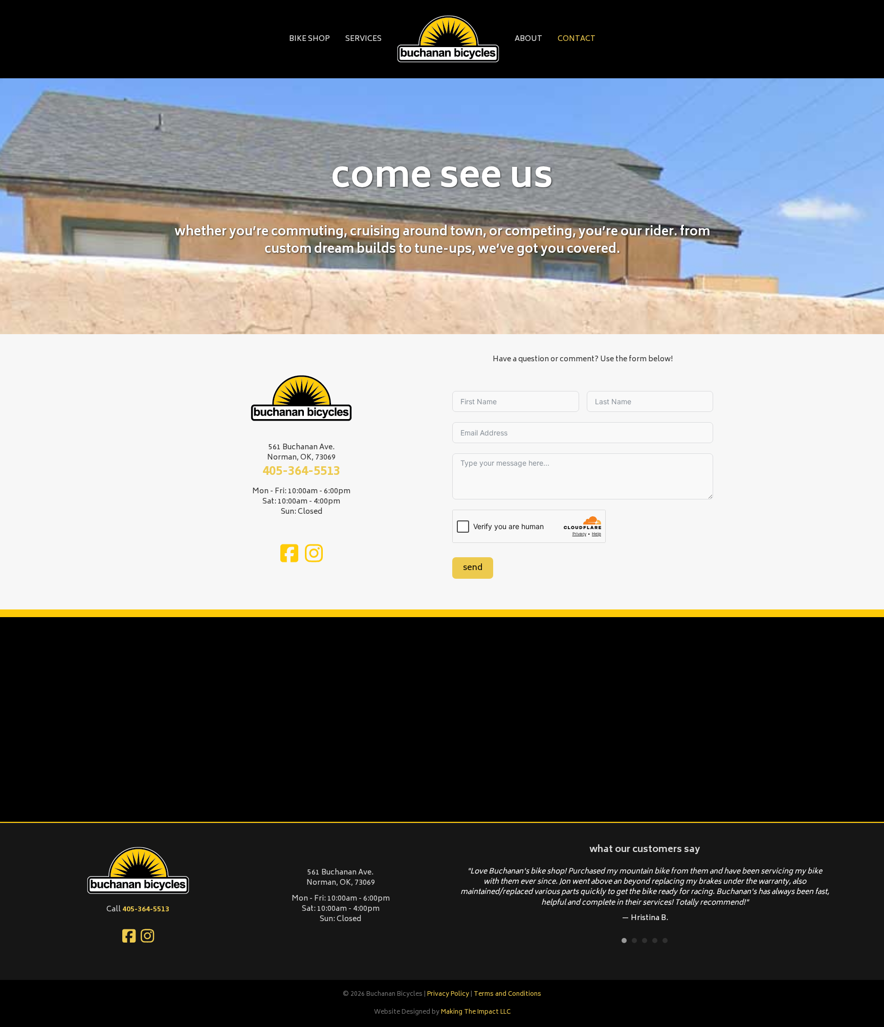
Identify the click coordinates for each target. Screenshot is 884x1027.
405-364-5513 (301, 472)
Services (363, 39)
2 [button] (634, 940)
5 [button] (665, 940)
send (472, 568)
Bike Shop (309, 39)
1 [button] (624, 940)
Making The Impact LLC (476, 1012)
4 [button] (654, 940)
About (528, 39)
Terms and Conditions (507, 994)
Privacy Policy (448, 994)
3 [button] (644, 940)
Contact (576, 39)
